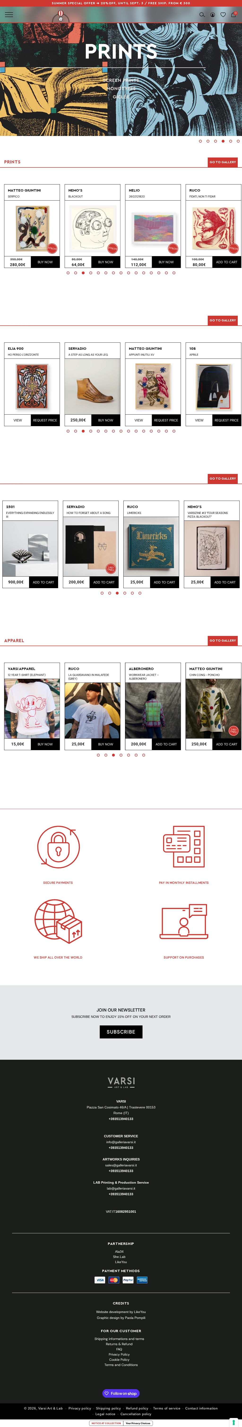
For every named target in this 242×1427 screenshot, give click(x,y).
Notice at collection (106, 1423)
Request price (43, 420)
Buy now (43, 262)
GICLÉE (121, 97)
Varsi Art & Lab (50, 1408)
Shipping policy (108, 1408)
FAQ (119, 1349)
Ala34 (119, 1251)
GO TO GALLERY (223, 640)
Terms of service (166, 1408)
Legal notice (105, 1414)
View (16, 420)
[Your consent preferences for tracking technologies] (233, 1422)
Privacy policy (80, 1408)
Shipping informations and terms (119, 1339)
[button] (200, 141)
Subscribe (121, 1032)
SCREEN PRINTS (121, 80)
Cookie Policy (119, 1359)
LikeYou (121, 1262)
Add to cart (225, 262)
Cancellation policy (136, 1414)
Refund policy (137, 1408)
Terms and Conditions (121, 1365)
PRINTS (121, 52)
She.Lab (119, 1257)
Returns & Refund (119, 1344)
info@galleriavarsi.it (121, 1142)
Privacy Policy (119, 1354)
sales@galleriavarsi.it (121, 1165)
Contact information (201, 1408)
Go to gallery (223, 162)
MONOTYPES (121, 88)
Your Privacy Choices (138, 1423)
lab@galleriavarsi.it (121, 1188)
